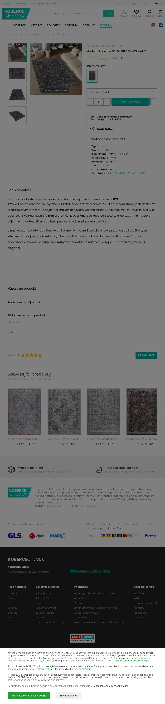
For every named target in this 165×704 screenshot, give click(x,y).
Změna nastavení (68, 695)
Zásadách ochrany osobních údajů (111, 685)
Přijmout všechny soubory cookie (29, 695)
